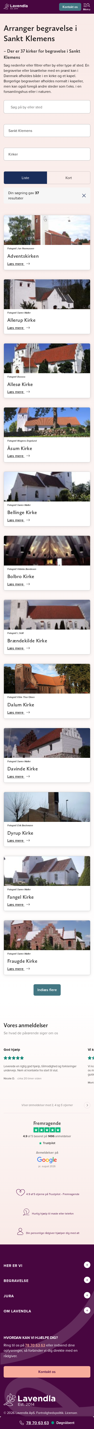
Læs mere (15, 263)
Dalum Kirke (20, 705)
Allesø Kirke (20, 384)
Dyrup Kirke (20, 833)
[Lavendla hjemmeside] (17, 7)
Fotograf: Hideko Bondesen (21, 569)
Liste (25, 177)
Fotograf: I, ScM (15, 633)
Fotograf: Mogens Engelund (22, 440)
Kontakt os (70, 7)
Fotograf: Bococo (16, 376)
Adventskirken (23, 256)
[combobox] (47, 130)
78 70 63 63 (37, 1423)
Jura (9, 1296)
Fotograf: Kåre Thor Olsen (21, 697)
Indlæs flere (47, 989)
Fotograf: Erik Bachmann (20, 825)
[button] (67, 195)
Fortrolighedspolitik (49, 1412)
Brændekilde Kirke (27, 640)
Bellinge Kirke (22, 512)
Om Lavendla (17, 1311)
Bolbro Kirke (20, 576)
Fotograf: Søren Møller (19, 312)
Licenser (71, 1412)
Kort (68, 177)
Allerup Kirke (21, 320)
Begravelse (16, 1280)
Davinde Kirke (22, 769)
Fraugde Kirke (22, 961)
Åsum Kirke (19, 448)
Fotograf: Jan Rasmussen (20, 248)
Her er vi (13, 1265)
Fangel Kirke (20, 897)
